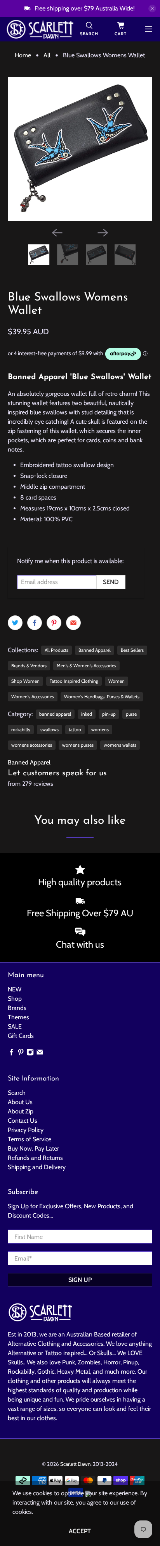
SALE (15, 1026)
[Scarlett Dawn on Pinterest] (20, 1053)
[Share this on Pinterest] (54, 622)
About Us (20, 1102)
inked (86, 714)
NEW (14, 989)
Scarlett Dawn (75, 1464)
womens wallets (120, 745)
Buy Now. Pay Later (33, 1148)
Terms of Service (29, 1139)
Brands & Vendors (29, 665)
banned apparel (55, 714)
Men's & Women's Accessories (86, 665)
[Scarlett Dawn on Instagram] (30, 1053)
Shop (15, 998)
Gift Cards (21, 1035)
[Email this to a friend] (73, 622)
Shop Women (25, 681)
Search (17, 1092)
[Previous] (57, 233)
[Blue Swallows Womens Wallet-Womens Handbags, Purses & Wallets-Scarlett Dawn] (80, 149)
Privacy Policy (25, 1130)
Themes (18, 1017)
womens (100, 729)
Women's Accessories (32, 696)
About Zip (20, 1111)
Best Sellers (132, 650)
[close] (152, 8)
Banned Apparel (94, 650)
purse (131, 714)
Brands (17, 1008)
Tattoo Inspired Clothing (74, 681)
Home (23, 55)
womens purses (78, 745)
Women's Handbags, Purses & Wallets (101, 696)
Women (116, 681)
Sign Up (80, 1279)
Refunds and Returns (35, 1157)
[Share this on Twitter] (15, 622)
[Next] (103, 233)
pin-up (109, 714)
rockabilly (20, 729)
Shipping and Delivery (37, 1167)
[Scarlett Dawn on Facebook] (11, 1053)
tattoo (75, 729)
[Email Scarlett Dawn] (39, 1053)
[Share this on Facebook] (34, 622)
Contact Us (22, 1120)
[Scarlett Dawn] (40, 29)
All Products (56, 650)
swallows (49, 729)
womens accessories (31, 745)
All (46, 55)
